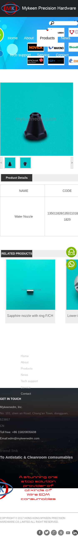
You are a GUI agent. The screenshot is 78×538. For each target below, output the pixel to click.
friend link (9, 451)
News (65, 38)
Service (43, 55)
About (29, 38)
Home (13, 38)
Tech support (20, 55)
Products (47, 38)
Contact (62, 55)
